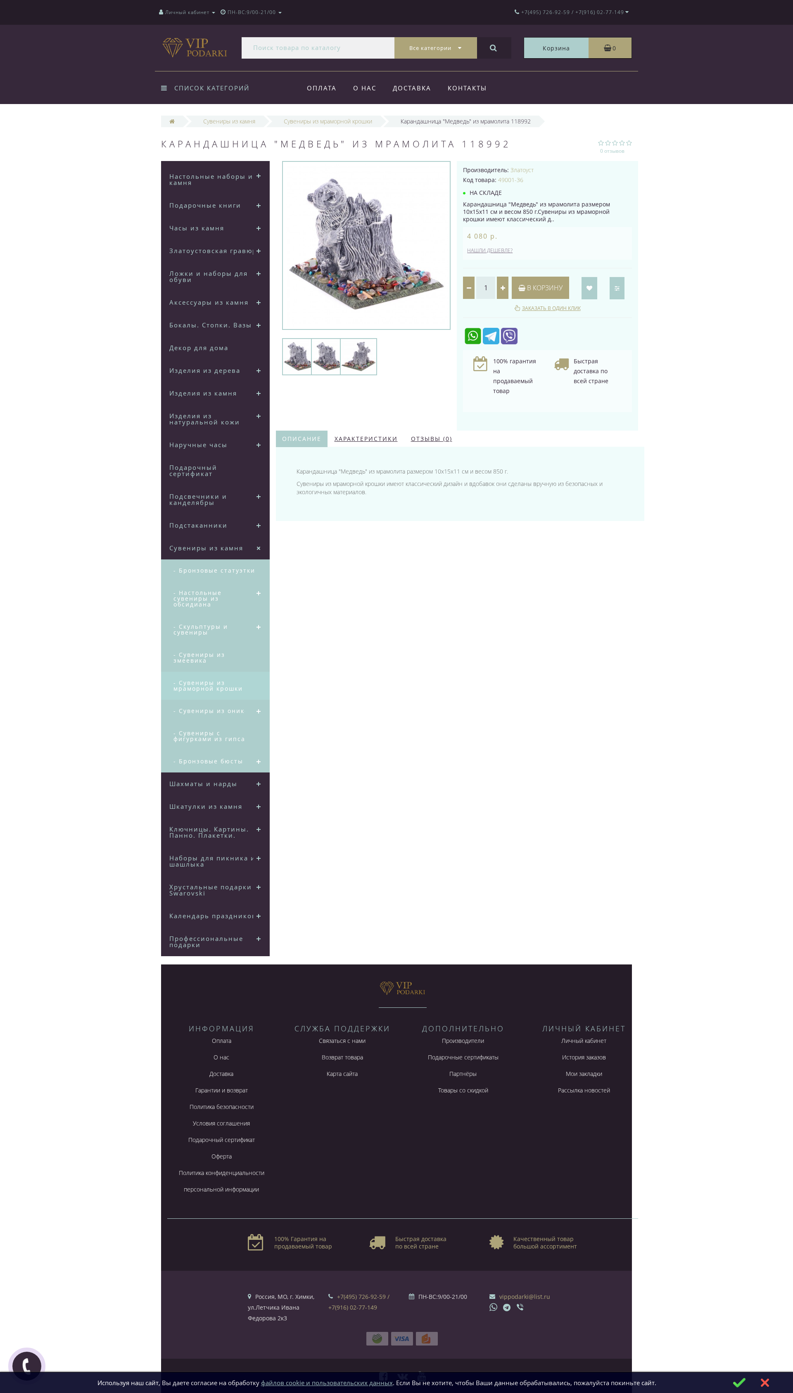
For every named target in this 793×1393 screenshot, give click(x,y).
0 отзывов (612, 150)
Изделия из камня (203, 393)
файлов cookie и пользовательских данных (327, 1383)
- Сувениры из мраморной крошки (208, 685)
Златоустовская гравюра (215, 250)
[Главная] (172, 121)
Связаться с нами (342, 1041)
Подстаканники (198, 525)
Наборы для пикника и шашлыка (212, 861)
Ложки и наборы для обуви (208, 276)
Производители (463, 1041)
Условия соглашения (221, 1123)
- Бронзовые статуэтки (214, 570)
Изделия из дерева (204, 370)
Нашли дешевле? (490, 250)
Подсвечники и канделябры (198, 499)
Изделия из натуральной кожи (204, 419)
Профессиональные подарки (206, 941)
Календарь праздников (212, 916)
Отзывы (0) (431, 439)
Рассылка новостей (584, 1090)
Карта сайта (342, 1074)
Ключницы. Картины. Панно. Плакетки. (209, 832)
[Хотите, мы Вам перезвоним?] (26, 1366)
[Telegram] (507, 1308)
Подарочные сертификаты (463, 1057)
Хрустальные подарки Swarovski (210, 890)
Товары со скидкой (463, 1090)
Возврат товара (342, 1057)
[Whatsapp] (493, 1306)
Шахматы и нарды (203, 783)
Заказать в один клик (551, 308)
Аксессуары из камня (209, 302)
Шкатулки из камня (205, 806)
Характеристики (366, 439)
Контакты (467, 88)
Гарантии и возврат (221, 1090)
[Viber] (521, 1308)
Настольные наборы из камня (213, 179)
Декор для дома (198, 348)
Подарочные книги (205, 205)
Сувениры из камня (206, 548)
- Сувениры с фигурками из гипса (209, 736)
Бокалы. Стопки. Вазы (210, 325)
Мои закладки (584, 1074)
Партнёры (463, 1074)
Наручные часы (198, 445)
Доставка (412, 88)
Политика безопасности (222, 1107)
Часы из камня (196, 228)
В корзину (544, 287)
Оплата (322, 88)
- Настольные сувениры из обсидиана (197, 598)
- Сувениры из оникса (212, 711)
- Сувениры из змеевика (199, 657)
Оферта (221, 1156)
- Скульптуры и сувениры (200, 629)
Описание (301, 439)
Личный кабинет (583, 1041)
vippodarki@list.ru (524, 1297)
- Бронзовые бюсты (208, 761)
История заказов (584, 1057)
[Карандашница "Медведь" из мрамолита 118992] (300, 356)
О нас (364, 88)
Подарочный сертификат (193, 470)
